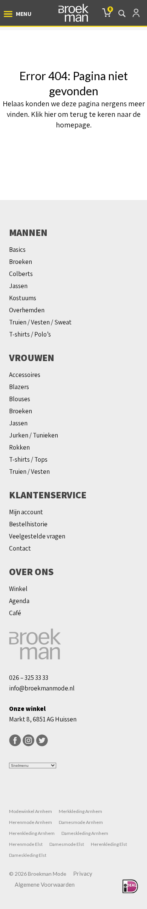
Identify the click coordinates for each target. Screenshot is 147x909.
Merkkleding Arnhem (80, 811)
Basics (17, 249)
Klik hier (43, 114)
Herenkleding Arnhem (32, 833)
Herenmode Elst (26, 844)
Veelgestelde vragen (37, 536)
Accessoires (24, 375)
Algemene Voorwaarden (45, 884)
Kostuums (22, 298)
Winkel (18, 589)
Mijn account (26, 512)
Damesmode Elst (66, 844)
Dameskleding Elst (27, 855)
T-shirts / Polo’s (30, 334)
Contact (20, 548)
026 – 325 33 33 (28, 677)
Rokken (19, 447)
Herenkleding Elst (109, 844)
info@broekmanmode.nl (42, 688)
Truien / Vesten (29, 471)
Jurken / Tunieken (33, 435)
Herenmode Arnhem (30, 822)
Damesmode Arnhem (81, 822)
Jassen (18, 286)
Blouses (19, 399)
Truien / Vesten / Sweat (40, 322)
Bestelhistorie (28, 524)
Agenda (19, 601)
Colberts (21, 274)
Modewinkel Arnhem (30, 811)
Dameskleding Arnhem (84, 833)
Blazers (19, 387)
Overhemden (26, 310)
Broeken (20, 261)
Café (15, 613)
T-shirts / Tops (28, 459)
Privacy (82, 873)
